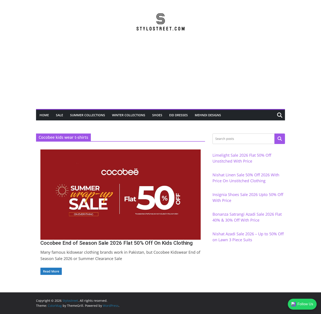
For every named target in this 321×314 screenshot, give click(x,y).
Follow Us (305, 304)
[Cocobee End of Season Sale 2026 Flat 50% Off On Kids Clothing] (120, 194)
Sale (59, 115)
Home (44, 115)
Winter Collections (128, 115)
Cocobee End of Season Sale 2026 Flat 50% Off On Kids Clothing (116, 243)
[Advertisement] (160, 76)
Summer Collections (87, 115)
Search (279, 138)
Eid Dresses (178, 115)
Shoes (157, 115)
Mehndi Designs (208, 115)
